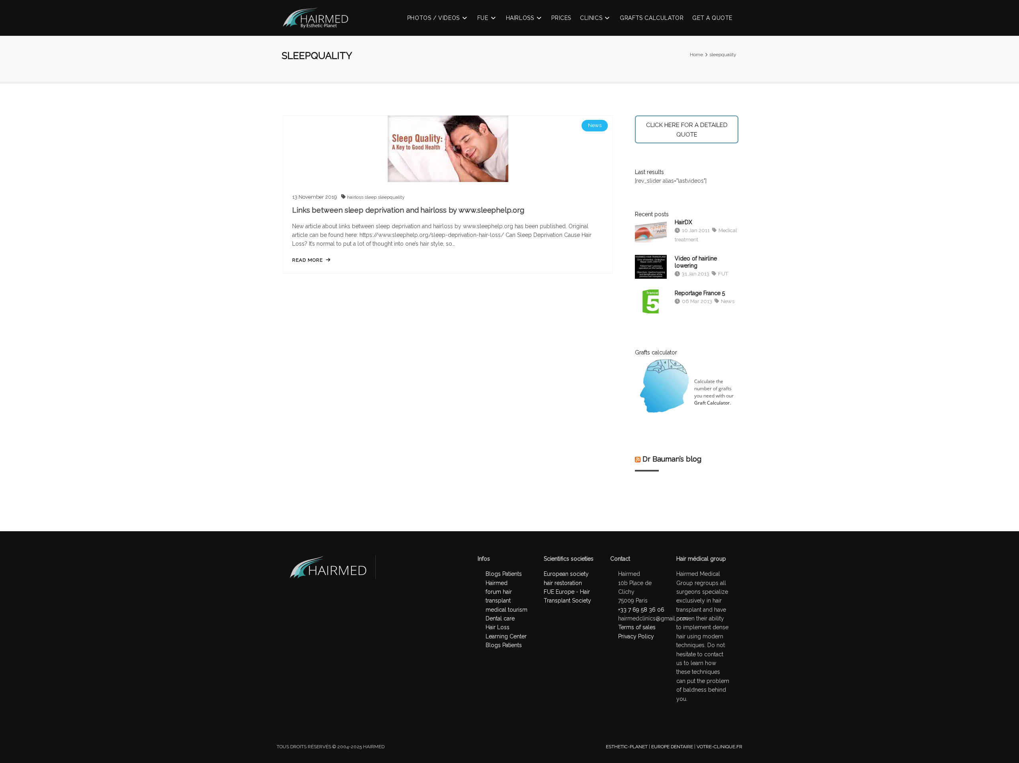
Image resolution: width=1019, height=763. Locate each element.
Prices (561, 18)
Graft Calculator (712, 402)
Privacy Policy (636, 636)
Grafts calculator (651, 18)
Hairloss (520, 18)
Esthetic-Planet (627, 746)
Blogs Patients (504, 645)
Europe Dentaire (672, 746)
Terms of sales (637, 627)
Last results (649, 172)
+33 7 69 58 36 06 (641, 609)
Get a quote (712, 18)
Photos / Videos (433, 18)
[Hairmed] (319, 23)
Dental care (500, 618)
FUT (722, 274)
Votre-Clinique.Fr (719, 746)
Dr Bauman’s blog (671, 459)
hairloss (356, 197)
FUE (482, 18)
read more (307, 260)
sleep (371, 197)
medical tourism (506, 609)
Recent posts (652, 214)
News (594, 125)
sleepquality (391, 197)
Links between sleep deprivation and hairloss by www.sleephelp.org (408, 210)
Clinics (591, 18)
